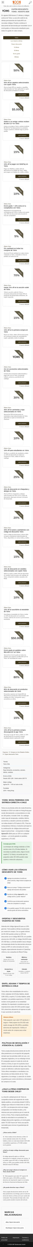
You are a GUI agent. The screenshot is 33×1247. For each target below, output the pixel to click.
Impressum (16, 1237)
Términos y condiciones (25, 1239)
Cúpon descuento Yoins (11, 754)
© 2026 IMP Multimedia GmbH (16, 1244)
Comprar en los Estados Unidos (20, 752)
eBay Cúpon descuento (13, 1222)
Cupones (5, 752)
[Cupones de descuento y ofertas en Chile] (16, 2)
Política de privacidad (4, 1239)
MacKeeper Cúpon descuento (15, 1228)
